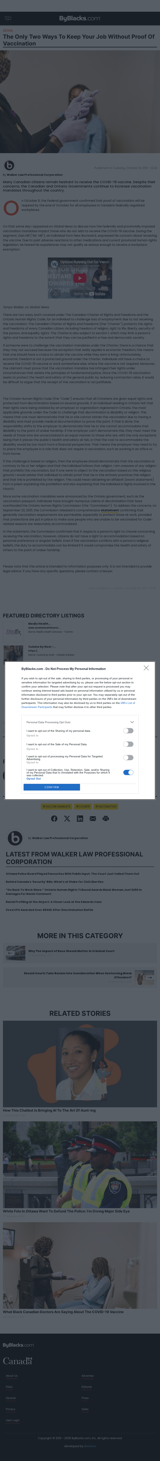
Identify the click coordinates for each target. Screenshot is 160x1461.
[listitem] (80, 722)
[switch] (128, 730)
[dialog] (80, 730)
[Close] (147, 669)
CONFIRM (52, 787)
